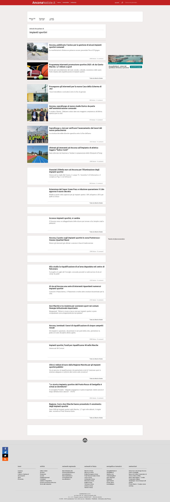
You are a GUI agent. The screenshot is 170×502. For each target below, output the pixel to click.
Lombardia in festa (89, 479)
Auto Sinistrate (111, 477)
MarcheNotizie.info (67, 471)
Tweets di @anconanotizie (116, 239)
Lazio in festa (88, 477)
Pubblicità (94, 498)
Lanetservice (70, 498)
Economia (20, 479)
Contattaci (43, 479)
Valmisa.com (110, 474)
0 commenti (100, 58)
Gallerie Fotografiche (46, 480)
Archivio (42, 472)
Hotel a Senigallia (133, 472)
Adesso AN (32, 19)
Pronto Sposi (110, 482)
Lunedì (51, 19)
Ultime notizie (43, 471)
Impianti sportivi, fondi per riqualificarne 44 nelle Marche (73, 345)
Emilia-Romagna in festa (91, 474)
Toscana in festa (89, 484)
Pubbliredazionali (44, 477)
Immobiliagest (110, 484)
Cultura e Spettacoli (23, 474)
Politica (20, 472)
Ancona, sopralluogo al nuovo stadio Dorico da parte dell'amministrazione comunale (72, 107)
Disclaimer (88, 498)
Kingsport (109, 479)
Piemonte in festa (89, 480)
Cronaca (20, 471)
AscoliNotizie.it (66, 479)
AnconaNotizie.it (66, 474)
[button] (117, 2)
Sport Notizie (110, 480)
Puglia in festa (88, 482)
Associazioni (21, 475)
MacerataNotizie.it (67, 475)
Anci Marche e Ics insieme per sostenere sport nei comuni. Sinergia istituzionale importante (74, 307)
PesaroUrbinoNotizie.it (68, 472)
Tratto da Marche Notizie (96, 78)
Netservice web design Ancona (137, 471)
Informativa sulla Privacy (104, 498)
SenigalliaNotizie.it (112, 471)
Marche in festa (88, 471)
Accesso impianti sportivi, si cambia (64, 218)
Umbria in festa (88, 486)
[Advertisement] (125, 38)
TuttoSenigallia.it (111, 475)
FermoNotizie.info (67, 477)
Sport (19, 477)
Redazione (43, 474)
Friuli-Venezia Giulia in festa (92, 475)
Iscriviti (42, 475)
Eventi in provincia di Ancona (48, 482)
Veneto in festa (88, 487)
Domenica (42, 19)
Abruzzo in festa (89, 472)
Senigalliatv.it (110, 472)
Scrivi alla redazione (45, 484)
